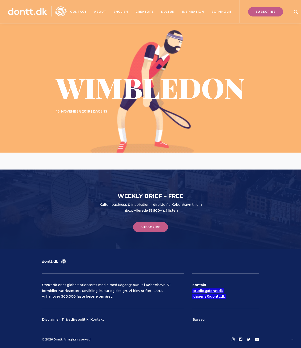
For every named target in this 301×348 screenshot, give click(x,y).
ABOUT (100, 11)
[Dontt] (37, 11)
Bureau (198, 319)
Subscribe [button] (151, 227)
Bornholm (221, 11)
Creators (144, 11)
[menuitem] (78, 11)
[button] (296, 11)
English (121, 11)
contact (78, 11)
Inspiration (193, 11)
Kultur (167, 11)
